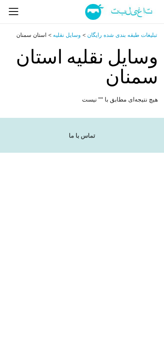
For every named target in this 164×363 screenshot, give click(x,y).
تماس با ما (82, 136)
